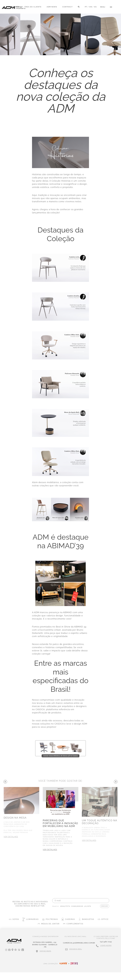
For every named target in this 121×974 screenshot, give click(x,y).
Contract (67, 7)
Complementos (75, 924)
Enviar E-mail (75, 949)
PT (86, 7)
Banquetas (88, 919)
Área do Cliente (32, 7)
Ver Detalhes (11, 837)
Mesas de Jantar (50, 924)
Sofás (16, 919)
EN (90, 7)
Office (104, 919)
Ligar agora (106, 945)
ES (95, 7)
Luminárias (32, 919)
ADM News (52, 7)
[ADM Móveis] (13, 7)
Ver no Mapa (45, 951)
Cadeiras (70, 919)
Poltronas (52, 919)
